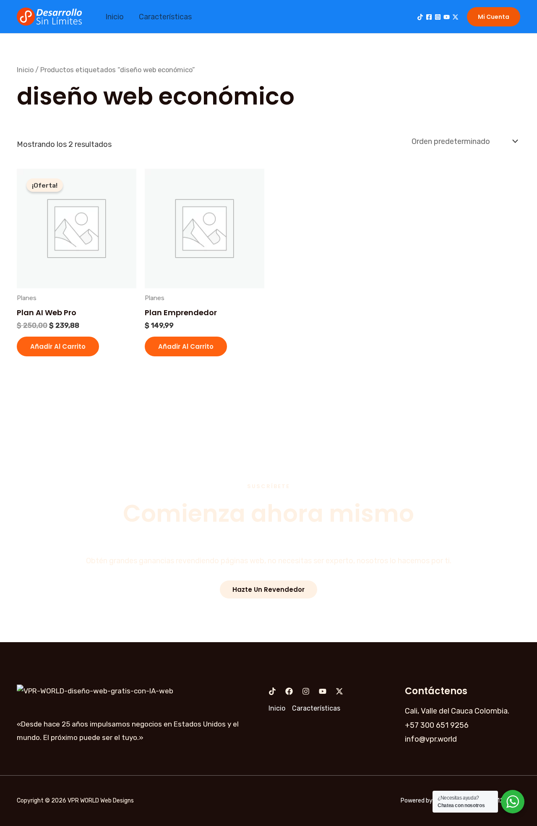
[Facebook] (429, 17)
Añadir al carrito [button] (58, 346)
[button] (493, 16)
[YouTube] (446, 17)
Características (165, 16)
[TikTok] (420, 17)
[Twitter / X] (455, 17)
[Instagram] (438, 17)
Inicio (114, 16)
